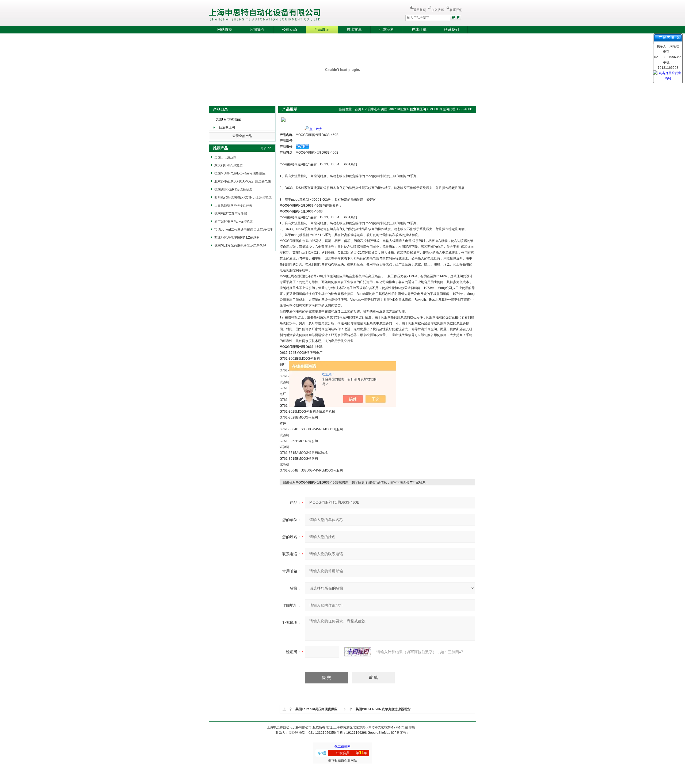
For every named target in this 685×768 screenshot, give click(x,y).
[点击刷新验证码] (357, 651)
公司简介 (257, 30)
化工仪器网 (342, 746)
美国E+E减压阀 (225, 157)
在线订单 (419, 30)
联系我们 (456, 10)
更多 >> (265, 148)
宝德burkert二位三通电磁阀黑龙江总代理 (243, 229)
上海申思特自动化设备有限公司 (296, 13)
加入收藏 (437, 10)
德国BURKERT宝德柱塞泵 (233, 189)
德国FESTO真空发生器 (230, 213)
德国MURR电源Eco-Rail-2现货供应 (239, 173)
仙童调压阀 (227, 127)
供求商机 (386, 30)
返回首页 (419, 10)
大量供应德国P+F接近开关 (233, 205)
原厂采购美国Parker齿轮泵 (233, 221)
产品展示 (321, 30)
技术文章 (354, 30)
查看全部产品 (242, 136)
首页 (358, 109)
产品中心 (371, 109)
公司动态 (289, 30)
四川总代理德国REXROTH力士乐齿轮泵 (243, 197)
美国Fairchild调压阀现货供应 (316, 709)
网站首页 (224, 30)
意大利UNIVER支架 (228, 165)
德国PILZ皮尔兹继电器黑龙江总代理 (240, 246)
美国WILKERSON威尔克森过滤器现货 (383, 709)
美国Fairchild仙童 (228, 119)
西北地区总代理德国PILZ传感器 (237, 237)
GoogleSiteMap (379, 733)
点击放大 (315, 129)
